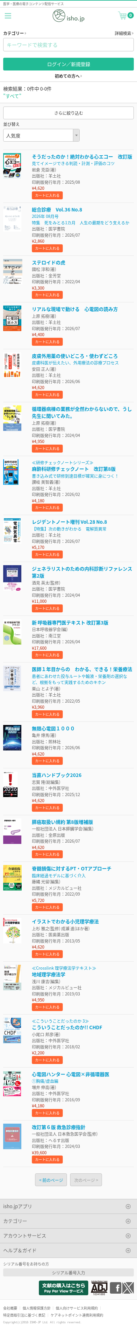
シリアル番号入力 (68, 1272)
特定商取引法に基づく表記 (24, 1315)
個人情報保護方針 (37, 1308)
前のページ (52, 1180)
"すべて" (12, 95)
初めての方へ (68, 76)
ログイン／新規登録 (68, 64)
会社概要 (10, 1308)
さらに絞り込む (68, 113)
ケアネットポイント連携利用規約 (77, 1315)
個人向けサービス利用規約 (77, 1308)
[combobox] (41, 135)
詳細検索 (123, 33)
